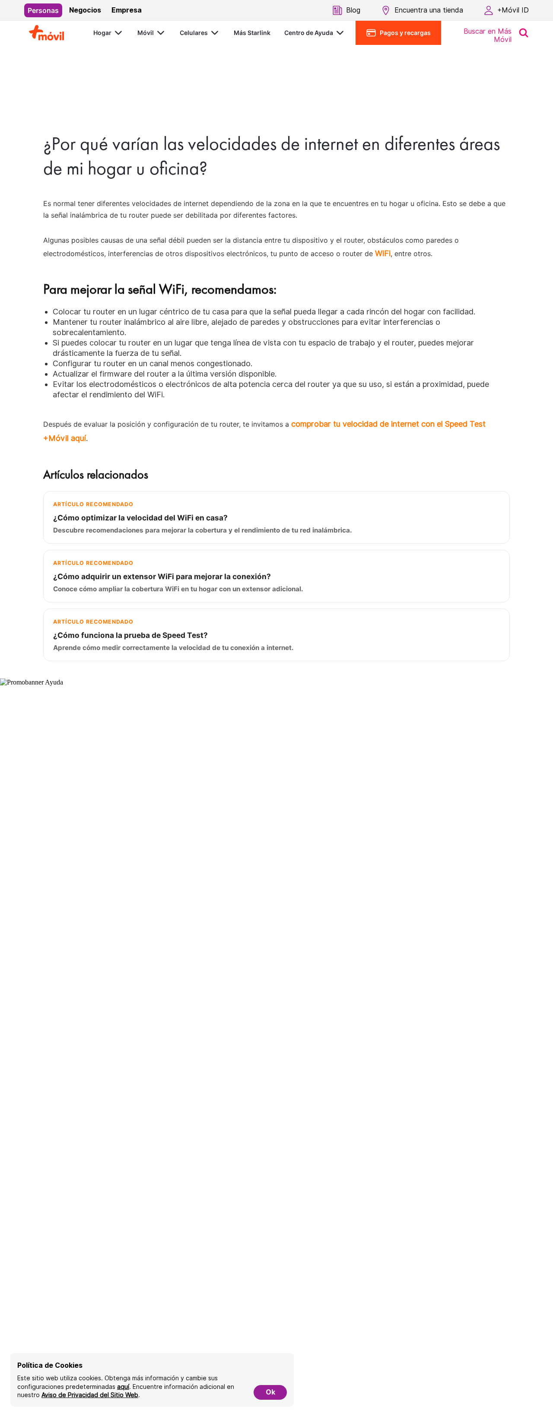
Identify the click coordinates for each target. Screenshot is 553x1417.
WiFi (383, 253)
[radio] (43, 10)
